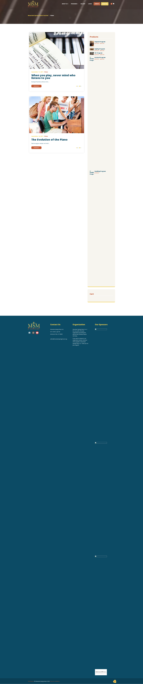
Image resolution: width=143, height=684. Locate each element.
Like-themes (31, 681)
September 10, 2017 (37, 136)
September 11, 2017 (37, 72)
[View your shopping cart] (113, 4)
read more (36, 86)
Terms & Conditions (55, 681)
